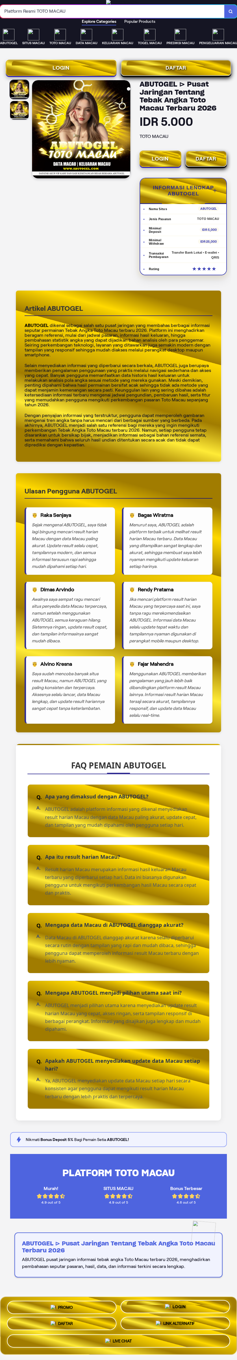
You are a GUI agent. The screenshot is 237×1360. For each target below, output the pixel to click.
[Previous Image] (36, 130)
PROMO (65, 1306)
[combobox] (112, 11)
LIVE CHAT (122, 1343)
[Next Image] (125, 130)
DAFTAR (176, 68)
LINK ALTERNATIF (179, 1325)
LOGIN (61, 68)
